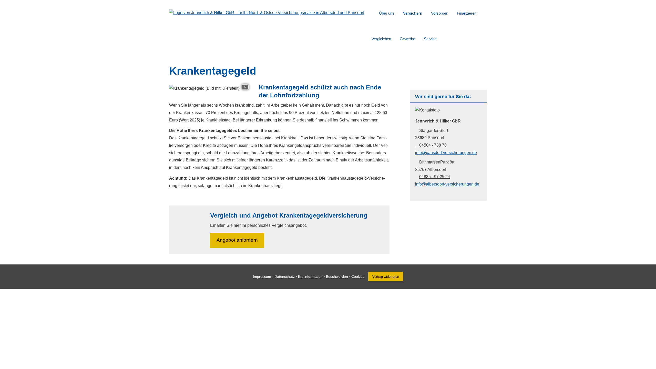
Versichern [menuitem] (412, 13)
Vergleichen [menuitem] (381, 39)
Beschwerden (337, 276)
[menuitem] (373, 13)
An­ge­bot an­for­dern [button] (237, 240)
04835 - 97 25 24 (434, 177)
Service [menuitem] (430, 39)
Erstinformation (310, 276)
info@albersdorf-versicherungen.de (447, 184)
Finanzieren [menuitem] (466, 13)
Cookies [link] (357, 276)
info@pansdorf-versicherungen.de (446, 152)
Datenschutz (284, 276)
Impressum (262, 276)
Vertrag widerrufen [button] (385, 277)
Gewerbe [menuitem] (407, 39)
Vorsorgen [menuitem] (439, 13)
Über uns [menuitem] (386, 13)
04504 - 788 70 (433, 145)
